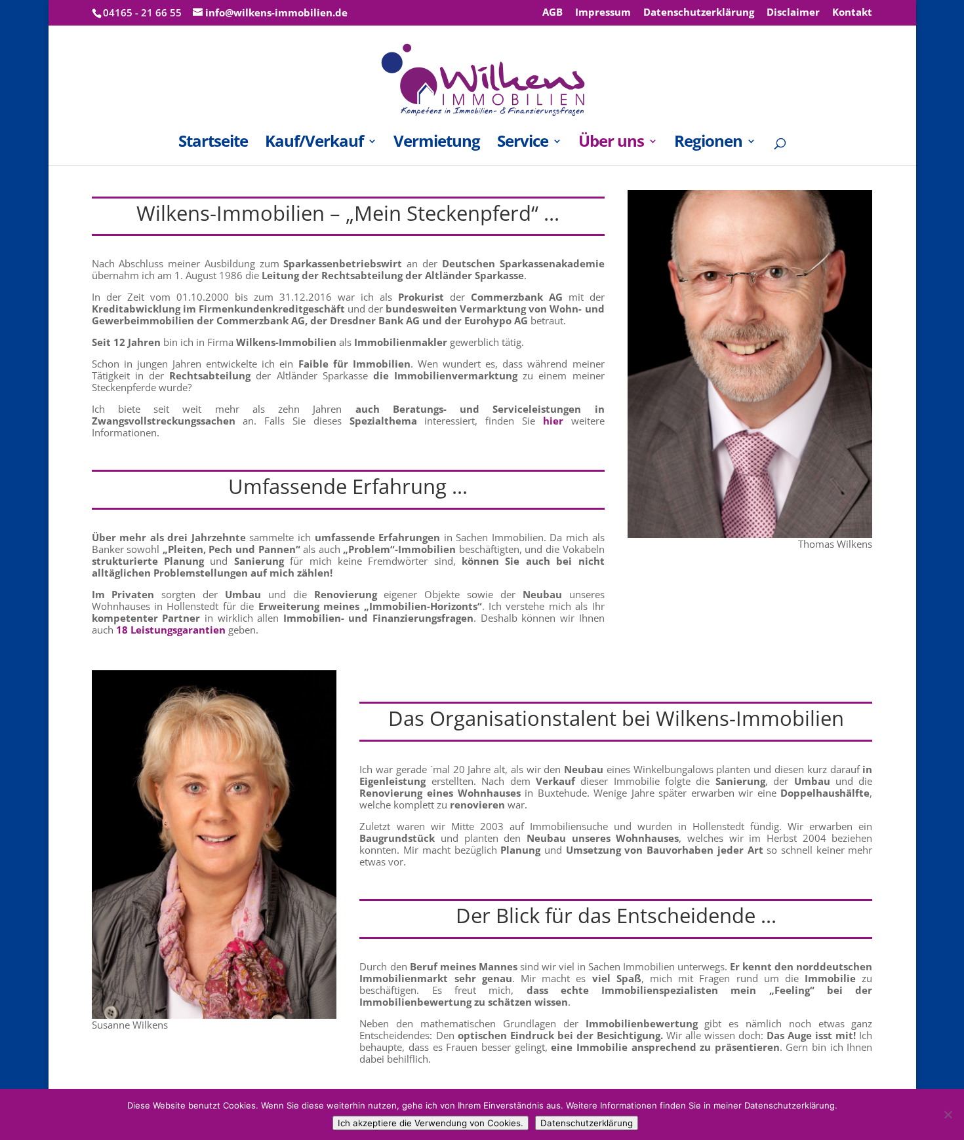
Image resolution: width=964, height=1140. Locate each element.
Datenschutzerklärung (698, 12)
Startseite (213, 143)
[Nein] (947, 1114)
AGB (552, 12)
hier (553, 420)
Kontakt (852, 12)
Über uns (611, 143)
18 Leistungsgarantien (171, 629)
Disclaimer (793, 12)
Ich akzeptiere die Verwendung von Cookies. (430, 1123)
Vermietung (436, 143)
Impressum (603, 12)
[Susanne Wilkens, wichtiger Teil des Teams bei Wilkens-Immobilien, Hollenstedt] (214, 1014)
